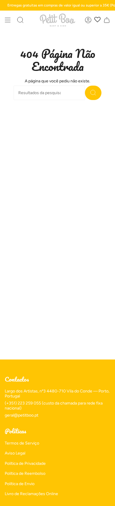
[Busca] (93, 93)
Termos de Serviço (22, 443)
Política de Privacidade (25, 463)
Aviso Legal (15, 453)
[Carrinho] (107, 20)
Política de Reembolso (25, 473)
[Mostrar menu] (8, 20)
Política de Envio (19, 483)
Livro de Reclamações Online (31, 493)
